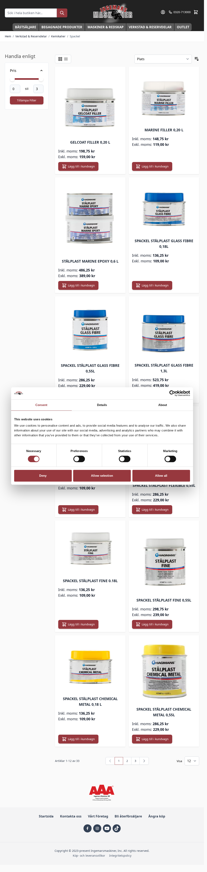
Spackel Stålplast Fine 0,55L (163, 600)
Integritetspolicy (120, 855)
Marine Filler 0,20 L (164, 129)
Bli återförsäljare (128, 816)
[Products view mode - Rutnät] (60, 59)
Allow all (161, 475)
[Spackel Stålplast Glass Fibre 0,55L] (90, 329)
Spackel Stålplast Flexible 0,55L (164, 485)
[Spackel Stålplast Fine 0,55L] (164, 558)
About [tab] (162, 405)
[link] (110, 761)
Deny (42, 475)
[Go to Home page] (113, 13)
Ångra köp (156, 816)
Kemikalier (58, 36)
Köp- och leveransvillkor (89, 855)
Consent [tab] (41, 405)
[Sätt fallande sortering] (196, 59)
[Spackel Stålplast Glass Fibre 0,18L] (164, 207)
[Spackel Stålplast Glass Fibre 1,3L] (164, 329)
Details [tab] (102, 405)
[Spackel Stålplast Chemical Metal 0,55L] (164, 670)
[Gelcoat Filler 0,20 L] (90, 102)
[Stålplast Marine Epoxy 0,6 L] (90, 217)
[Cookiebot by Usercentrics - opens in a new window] (172, 393)
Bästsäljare (25, 27)
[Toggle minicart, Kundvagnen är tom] (196, 12)
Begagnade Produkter (61, 27)
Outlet (183, 27)
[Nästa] (144, 761)
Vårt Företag (98, 816)
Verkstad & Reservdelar (150, 27)
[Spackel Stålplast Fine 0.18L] (90, 549)
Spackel (75, 36)
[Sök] (62, 12)
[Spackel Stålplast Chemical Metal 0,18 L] (90, 665)
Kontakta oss (70, 816)
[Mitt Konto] (163, 12)
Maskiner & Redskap (106, 27)
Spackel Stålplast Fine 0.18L (90, 580)
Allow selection (102, 475)
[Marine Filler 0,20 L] (164, 96)
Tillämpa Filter (26, 100)
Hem (8, 36)
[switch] (79, 459)
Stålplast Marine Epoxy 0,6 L (90, 261)
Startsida (46, 816)
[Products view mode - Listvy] (65, 59)
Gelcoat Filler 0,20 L (90, 142)
